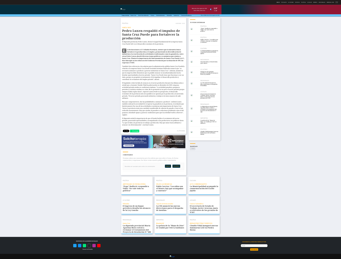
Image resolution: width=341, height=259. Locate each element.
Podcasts (284, 2)
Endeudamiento (160, 15)
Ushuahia (169, 15)
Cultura (203, 48)
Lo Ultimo (291, 2)
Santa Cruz (133, 15)
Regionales (322, 2)
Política (303, 2)
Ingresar (168, 166)
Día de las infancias (143, 15)
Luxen (193, 148)
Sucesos (297, 2)
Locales (309, 2)
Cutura (152, 15)
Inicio (278, 2)
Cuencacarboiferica (186, 15)
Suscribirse (176, 166)
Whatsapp (135, 131)
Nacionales (204, 59)
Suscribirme (254, 249)
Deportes (204, 118)
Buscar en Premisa (87, 249)
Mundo (315, 2)
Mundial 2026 (330, 2)
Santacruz (176, 15)
